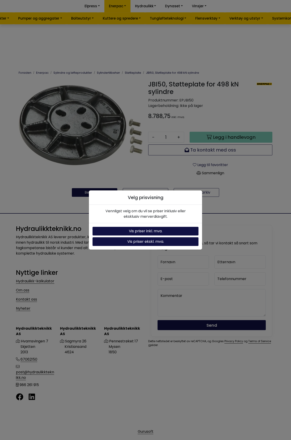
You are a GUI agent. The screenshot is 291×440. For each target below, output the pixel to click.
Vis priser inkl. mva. (145, 231)
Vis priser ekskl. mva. (145, 241)
